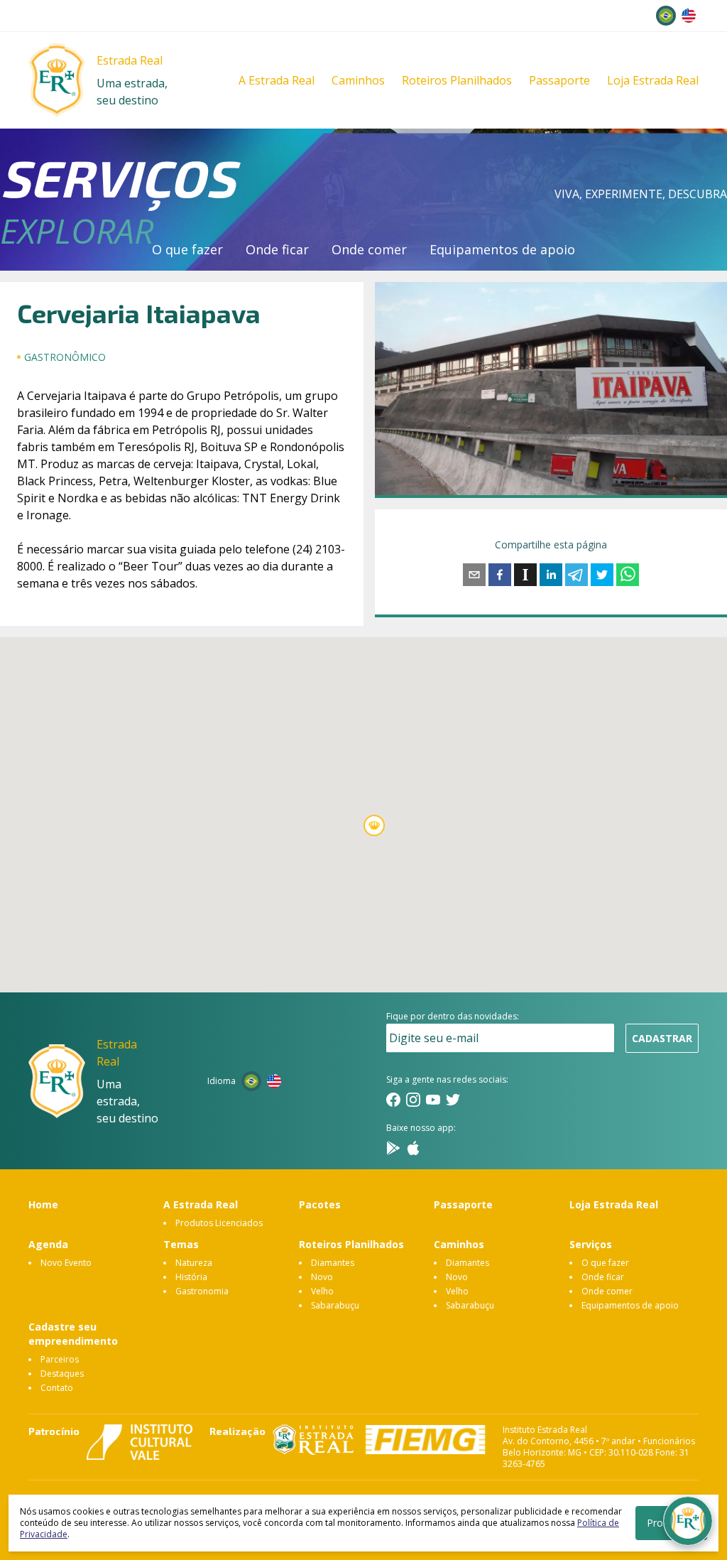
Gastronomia (202, 1291)
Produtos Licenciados (219, 1223)
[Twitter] (453, 1100)
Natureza (193, 1263)
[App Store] (413, 1148)
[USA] (689, 16)
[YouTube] (433, 1100)
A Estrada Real (277, 80)
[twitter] (602, 574)
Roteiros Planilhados (457, 80)
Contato (56, 1388)
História (191, 1277)
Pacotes (320, 1204)
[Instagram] (413, 1100)
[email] (474, 574)
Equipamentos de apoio (502, 249)
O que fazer (187, 249)
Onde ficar (277, 249)
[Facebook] (393, 1100)
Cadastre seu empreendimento (73, 1334)
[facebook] (499, 574)
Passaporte (559, 80)
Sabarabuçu (335, 1305)
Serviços (590, 1244)
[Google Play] (393, 1148)
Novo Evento (66, 1263)
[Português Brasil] (666, 16)
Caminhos (358, 80)
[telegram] (576, 574)
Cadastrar (662, 1038)
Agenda (48, 1244)
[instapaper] (525, 574)
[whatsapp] (627, 574)
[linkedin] (551, 574)
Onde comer (369, 249)
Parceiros (59, 1359)
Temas (181, 1244)
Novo (322, 1277)
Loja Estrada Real (653, 80)
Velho (322, 1291)
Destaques (62, 1373)
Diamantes (332, 1263)
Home (43, 1204)
